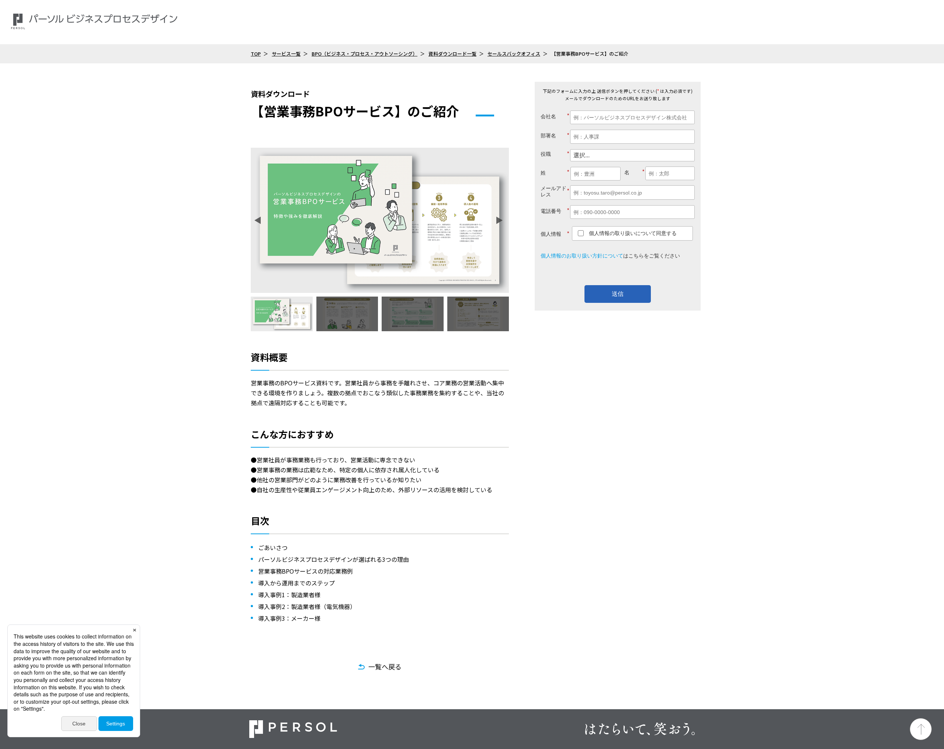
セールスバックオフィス (513, 53)
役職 (555, 153)
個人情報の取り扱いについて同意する (633, 233)
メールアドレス (555, 191)
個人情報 (555, 233)
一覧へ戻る (385, 666)
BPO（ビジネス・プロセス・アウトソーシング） (364, 53)
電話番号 (555, 210)
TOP (256, 53)
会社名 (555, 115)
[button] (258, 220)
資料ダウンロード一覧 (452, 53)
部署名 (555, 135)
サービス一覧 (286, 53)
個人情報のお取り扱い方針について (582, 256)
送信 (618, 294)
